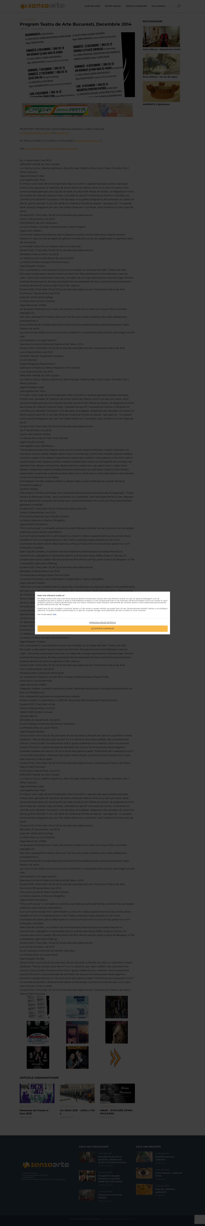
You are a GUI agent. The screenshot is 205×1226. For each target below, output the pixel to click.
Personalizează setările (102, 622)
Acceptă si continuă (102, 628)
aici (54, 614)
